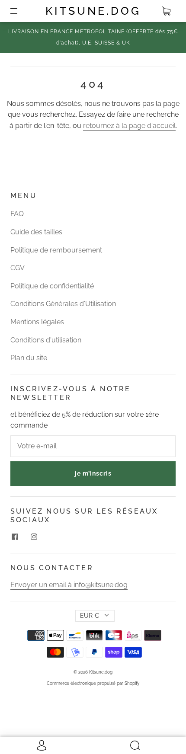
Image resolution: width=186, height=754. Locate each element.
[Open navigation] (19, 11)
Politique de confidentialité (52, 286)
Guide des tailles (36, 232)
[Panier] (166, 11)
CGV (17, 268)
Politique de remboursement (56, 250)
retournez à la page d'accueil (129, 125)
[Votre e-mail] (93, 446)
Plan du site (28, 358)
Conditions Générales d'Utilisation (63, 304)
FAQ (17, 214)
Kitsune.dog (93, 10)
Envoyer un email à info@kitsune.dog (69, 585)
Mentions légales (37, 322)
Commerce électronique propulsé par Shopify (93, 683)
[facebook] (14, 536)
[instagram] (33, 536)
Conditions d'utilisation (45, 340)
